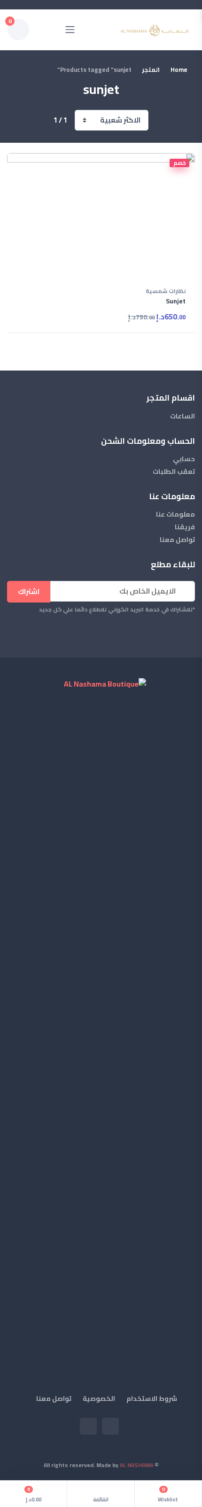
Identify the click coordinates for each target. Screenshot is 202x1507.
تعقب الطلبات (174, 472)
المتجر (151, 70)
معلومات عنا (175, 514)
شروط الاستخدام (151, 1399)
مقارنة (25, 163)
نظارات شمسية (166, 291)
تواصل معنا (177, 540)
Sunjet (176, 301)
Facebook (110, 1426)
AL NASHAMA (136, 1465)
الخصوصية (99, 1399)
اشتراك (28, 591)
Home (179, 70)
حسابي (184, 459)
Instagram (88, 1426)
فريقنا (185, 527)
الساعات (182, 416)
